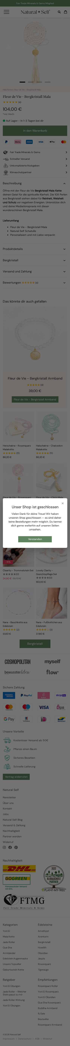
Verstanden (35, 539)
